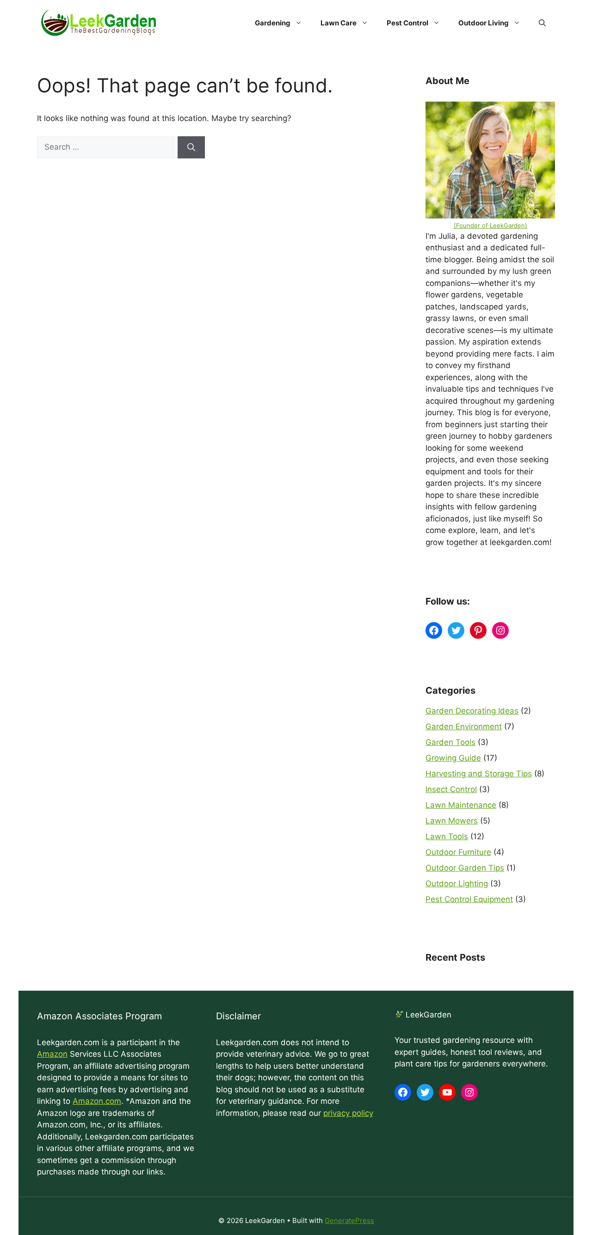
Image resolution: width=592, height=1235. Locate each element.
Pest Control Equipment (469, 899)
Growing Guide (453, 758)
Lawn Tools (447, 836)
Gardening (272, 22)
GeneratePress (349, 1220)
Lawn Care (339, 22)
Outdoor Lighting (457, 883)
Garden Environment (464, 726)
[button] (542, 23)
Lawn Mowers (452, 820)
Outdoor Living (483, 22)
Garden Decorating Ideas (472, 710)
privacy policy (348, 1113)
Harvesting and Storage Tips (479, 773)
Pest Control (407, 22)
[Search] (191, 147)
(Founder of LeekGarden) (490, 225)
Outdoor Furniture (458, 852)
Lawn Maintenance (461, 805)
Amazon (52, 1054)
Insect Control (451, 789)
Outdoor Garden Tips (465, 867)
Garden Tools (450, 742)
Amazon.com (97, 1101)
